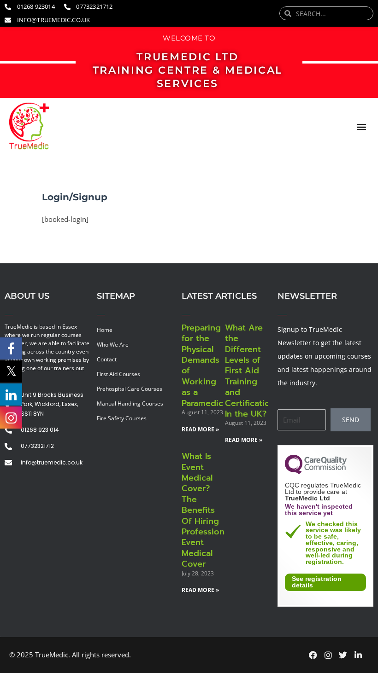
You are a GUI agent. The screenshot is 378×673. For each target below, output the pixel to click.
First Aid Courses (118, 374)
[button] (361, 126)
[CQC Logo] (316, 472)
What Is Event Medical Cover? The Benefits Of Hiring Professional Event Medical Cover (206, 510)
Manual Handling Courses (130, 403)
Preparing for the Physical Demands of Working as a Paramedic (202, 365)
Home (104, 330)
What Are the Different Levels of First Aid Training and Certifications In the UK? (252, 370)
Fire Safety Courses (122, 418)
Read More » (200, 429)
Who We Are (113, 344)
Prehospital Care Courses (129, 389)
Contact (107, 359)
